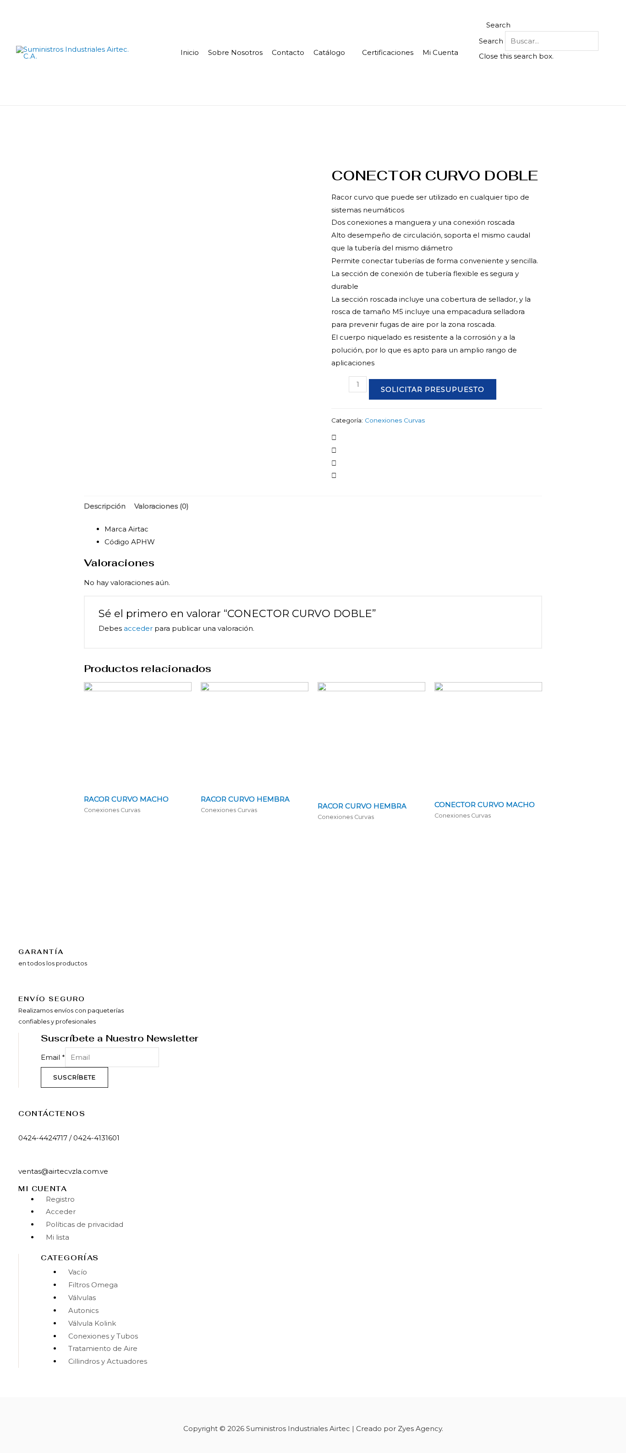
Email (53, 1057)
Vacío (77, 1272)
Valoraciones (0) (161, 506)
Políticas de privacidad (84, 1224)
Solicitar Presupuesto (432, 389)
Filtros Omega (93, 1284)
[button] (539, 25)
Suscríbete (74, 1077)
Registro (60, 1199)
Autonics (83, 1310)
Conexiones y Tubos (103, 1336)
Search (491, 41)
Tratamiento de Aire (102, 1348)
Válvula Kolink (92, 1323)
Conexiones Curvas (395, 420)
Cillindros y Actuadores (107, 1361)
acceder (138, 628)
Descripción (105, 506)
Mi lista (57, 1237)
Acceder (61, 1211)
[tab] (105, 506)
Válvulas (82, 1297)
